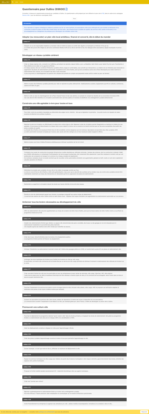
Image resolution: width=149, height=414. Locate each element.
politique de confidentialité (47, 412)
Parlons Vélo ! (26, 15)
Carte (21, 2)
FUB (103, 13)
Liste (16, 2)
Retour (74, 18)
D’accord (144, 412)
